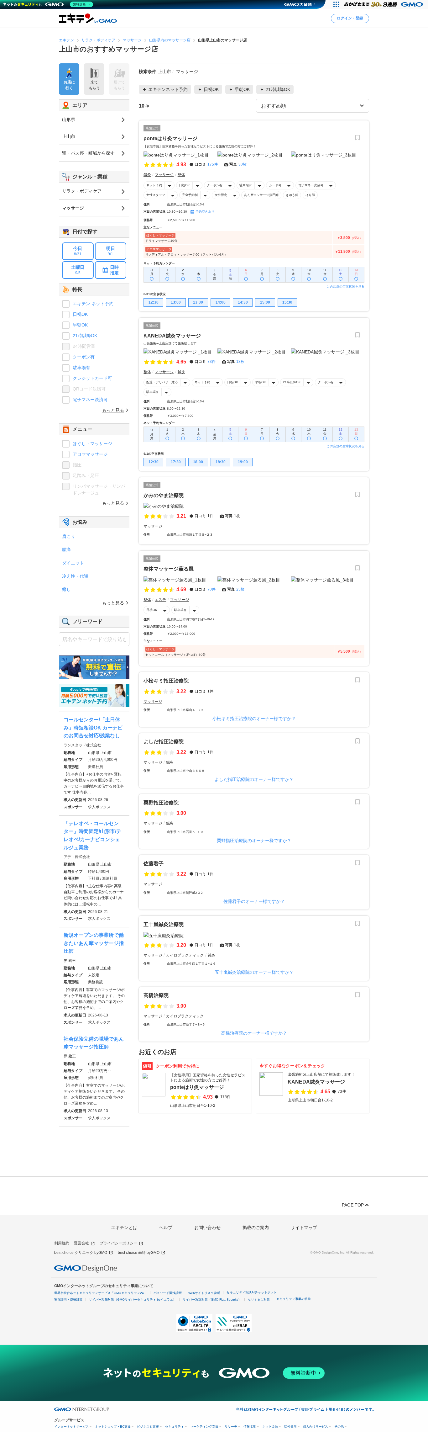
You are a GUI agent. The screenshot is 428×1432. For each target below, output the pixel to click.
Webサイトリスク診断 (204, 1293)
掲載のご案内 (256, 1227)
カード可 (275, 185)
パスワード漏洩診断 (168, 1293)
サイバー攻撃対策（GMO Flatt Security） (212, 1299)
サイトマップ (304, 1227)
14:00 (221, 302)
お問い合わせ (207, 1227)
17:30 (176, 462)
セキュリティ (174, 1426)
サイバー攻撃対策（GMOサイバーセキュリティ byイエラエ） (132, 1299)
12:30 (154, 302)
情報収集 (249, 1426)
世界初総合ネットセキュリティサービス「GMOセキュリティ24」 (100, 1293)
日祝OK (184, 185)
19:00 (243, 462)
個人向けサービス (315, 1426)
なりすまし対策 (259, 1299)
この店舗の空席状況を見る (345, 286)
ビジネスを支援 (148, 1426)
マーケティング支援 (204, 1426)
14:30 (243, 302)
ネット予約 (154, 185)
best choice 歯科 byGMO (138, 1252)
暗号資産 (290, 1426)
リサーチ (231, 1426)
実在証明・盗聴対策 (68, 1299)
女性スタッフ (155, 195)
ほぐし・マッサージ (92, 443)
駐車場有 (245, 185)
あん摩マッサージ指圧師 (261, 195)
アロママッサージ (90, 454)
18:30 (221, 462)
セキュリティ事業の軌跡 (293, 1299)
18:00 (198, 462)
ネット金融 (270, 1426)
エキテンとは (124, 1227)
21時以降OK (292, 382)
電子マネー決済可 (310, 185)
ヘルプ (165, 1227)
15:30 (287, 302)
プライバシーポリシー (118, 1243)
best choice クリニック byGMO (80, 1252)
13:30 (198, 302)
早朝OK (260, 382)
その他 (339, 1426)
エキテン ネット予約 (93, 303)
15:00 (265, 302)
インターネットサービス (71, 1426)
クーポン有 (214, 185)
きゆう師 (292, 195)
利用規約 (61, 1243)
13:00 (176, 302)
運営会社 (81, 1243)
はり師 (310, 195)
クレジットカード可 (92, 378)
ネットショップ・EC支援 (113, 1426)
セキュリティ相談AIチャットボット (252, 1292)
